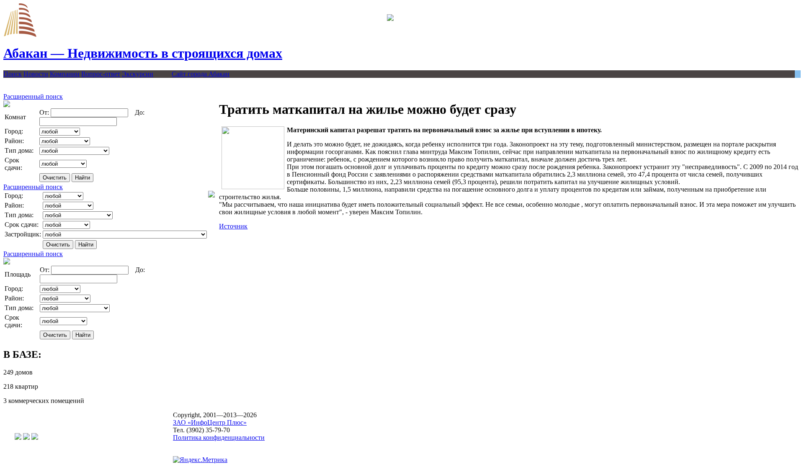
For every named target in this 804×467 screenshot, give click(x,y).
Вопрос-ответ (100, 73)
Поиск (12, 73)
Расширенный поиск (33, 96)
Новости (35, 73)
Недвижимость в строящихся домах (142, 53)
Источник (233, 226)
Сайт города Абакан (200, 73)
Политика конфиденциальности (219, 437)
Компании (65, 73)
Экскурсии (137, 73)
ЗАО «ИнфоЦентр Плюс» (210, 422)
